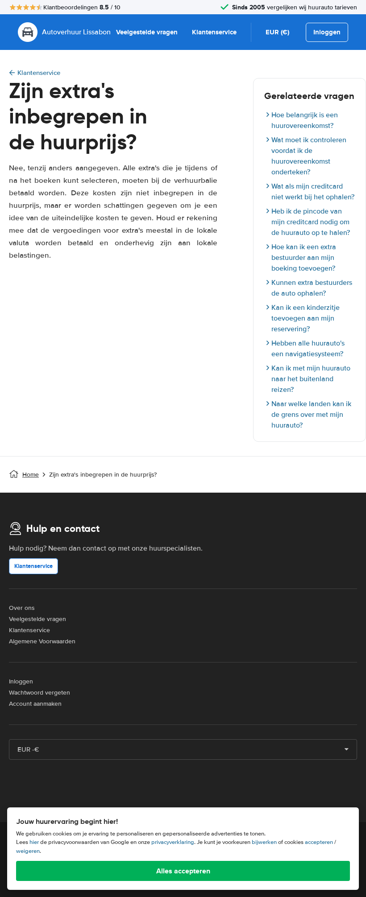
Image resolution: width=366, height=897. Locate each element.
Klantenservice (214, 32)
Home (30, 474)
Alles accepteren (183, 871)
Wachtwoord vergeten (39, 692)
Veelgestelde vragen (147, 32)
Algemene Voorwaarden (42, 641)
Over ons (22, 608)
